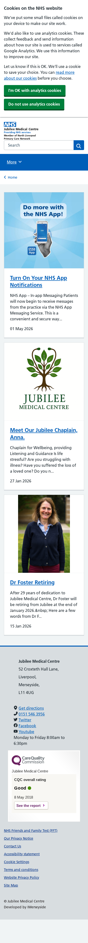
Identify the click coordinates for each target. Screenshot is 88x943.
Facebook (27, 725)
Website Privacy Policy (21, 877)
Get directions (31, 708)
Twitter (25, 719)
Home (12, 177)
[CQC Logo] (28, 764)
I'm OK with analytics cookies (34, 90)
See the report (28, 805)
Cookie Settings (16, 862)
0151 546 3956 (32, 714)
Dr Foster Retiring (32, 582)
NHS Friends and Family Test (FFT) (30, 830)
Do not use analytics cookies (34, 104)
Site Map (11, 885)
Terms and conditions (21, 869)
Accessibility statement (22, 854)
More (13, 162)
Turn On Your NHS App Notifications (38, 281)
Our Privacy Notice (18, 838)
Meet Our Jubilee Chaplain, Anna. (43, 434)
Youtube (26, 731)
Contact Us (12, 846)
